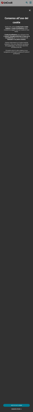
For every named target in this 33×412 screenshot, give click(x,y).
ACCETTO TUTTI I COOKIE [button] (16, 405)
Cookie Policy (11, 45)
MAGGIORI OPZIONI (16, 409)
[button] (30, 10)
